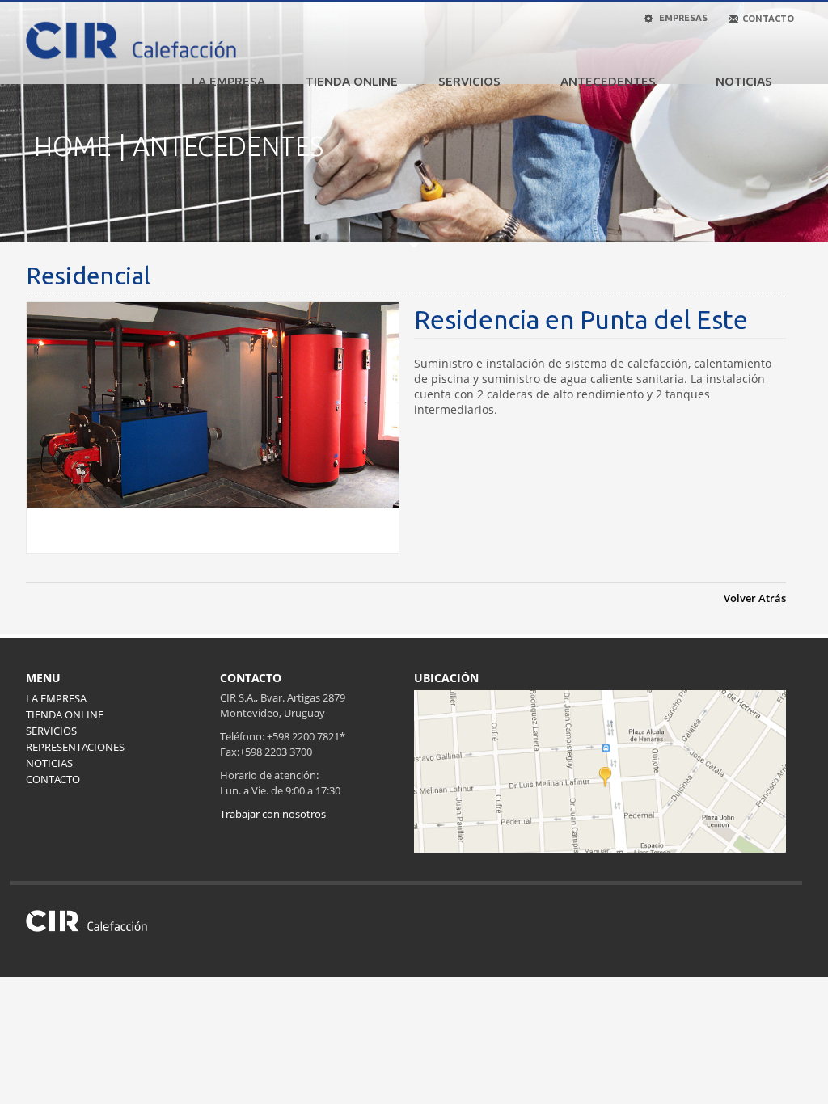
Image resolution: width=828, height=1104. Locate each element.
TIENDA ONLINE (352, 81)
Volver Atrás (755, 598)
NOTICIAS (744, 81)
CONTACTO (53, 779)
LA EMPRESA (228, 81)
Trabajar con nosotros (273, 814)
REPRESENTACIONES (75, 747)
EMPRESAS (682, 18)
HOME (72, 146)
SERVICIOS (469, 81)
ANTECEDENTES (608, 81)
